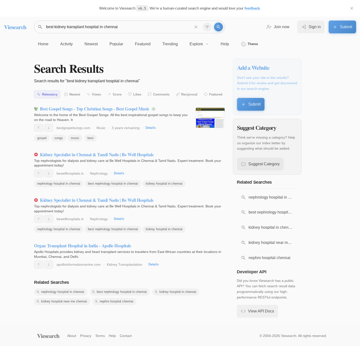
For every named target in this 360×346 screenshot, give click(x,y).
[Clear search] (196, 27)
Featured (215, 94)
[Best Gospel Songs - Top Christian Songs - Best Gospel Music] (210, 117)
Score (117, 94)
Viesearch (15, 27)
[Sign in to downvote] (48, 128)
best (90, 138)
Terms (100, 336)
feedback (252, 8)
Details (150, 128)
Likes (137, 94)
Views (96, 94)
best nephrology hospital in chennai (113, 183)
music (75, 138)
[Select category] (207, 27)
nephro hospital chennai (116, 301)
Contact (126, 336)
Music (101, 128)
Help (112, 336)
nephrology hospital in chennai (58, 183)
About (71, 336)
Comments (161, 94)
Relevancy (50, 94)
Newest (74, 94)
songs (58, 138)
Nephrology (99, 173)
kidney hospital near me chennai (64, 301)
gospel (42, 138)
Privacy (85, 336)
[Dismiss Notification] (351, 8)
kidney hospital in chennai (164, 183)
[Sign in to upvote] (38, 128)
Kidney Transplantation (124, 264)
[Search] (218, 27)
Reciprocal (189, 94)
